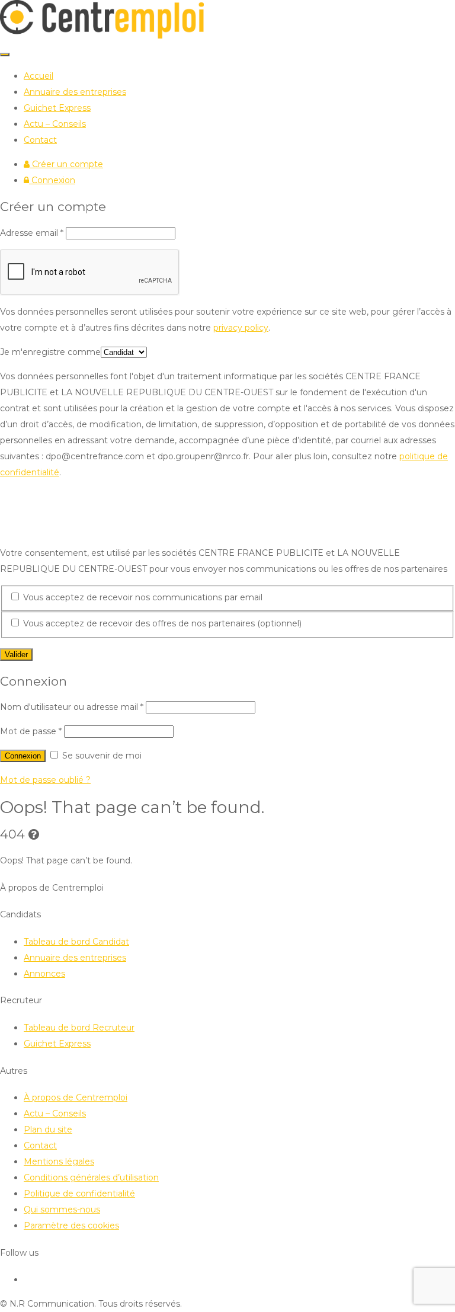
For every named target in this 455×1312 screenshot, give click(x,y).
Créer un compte (66, 164)
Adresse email (31, 233)
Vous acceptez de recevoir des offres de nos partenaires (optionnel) (161, 623)
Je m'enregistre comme (50, 352)
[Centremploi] (102, 35)
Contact (40, 140)
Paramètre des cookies (71, 1225)
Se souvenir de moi (101, 755)
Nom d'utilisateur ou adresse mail (71, 707)
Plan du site (48, 1129)
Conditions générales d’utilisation (91, 1177)
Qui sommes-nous (62, 1209)
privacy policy (240, 327)
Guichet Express (57, 108)
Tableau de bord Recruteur (79, 1027)
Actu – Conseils (55, 124)
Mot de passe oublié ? (45, 780)
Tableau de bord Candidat (76, 941)
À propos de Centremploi (75, 1097)
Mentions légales (59, 1161)
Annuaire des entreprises (75, 92)
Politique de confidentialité (79, 1193)
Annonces (44, 973)
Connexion (52, 180)
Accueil (38, 76)
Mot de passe (31, 731)
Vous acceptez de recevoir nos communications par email (141, 597)
